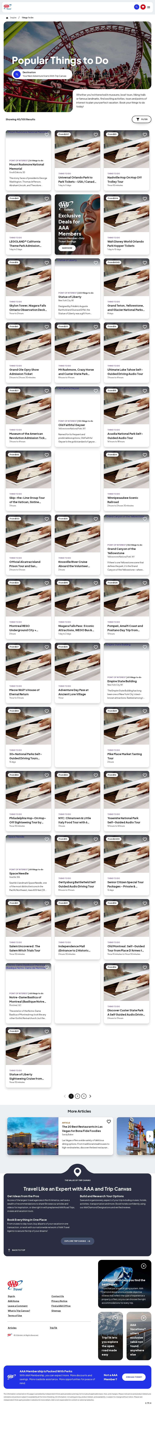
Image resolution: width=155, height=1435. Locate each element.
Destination (29, 72)
